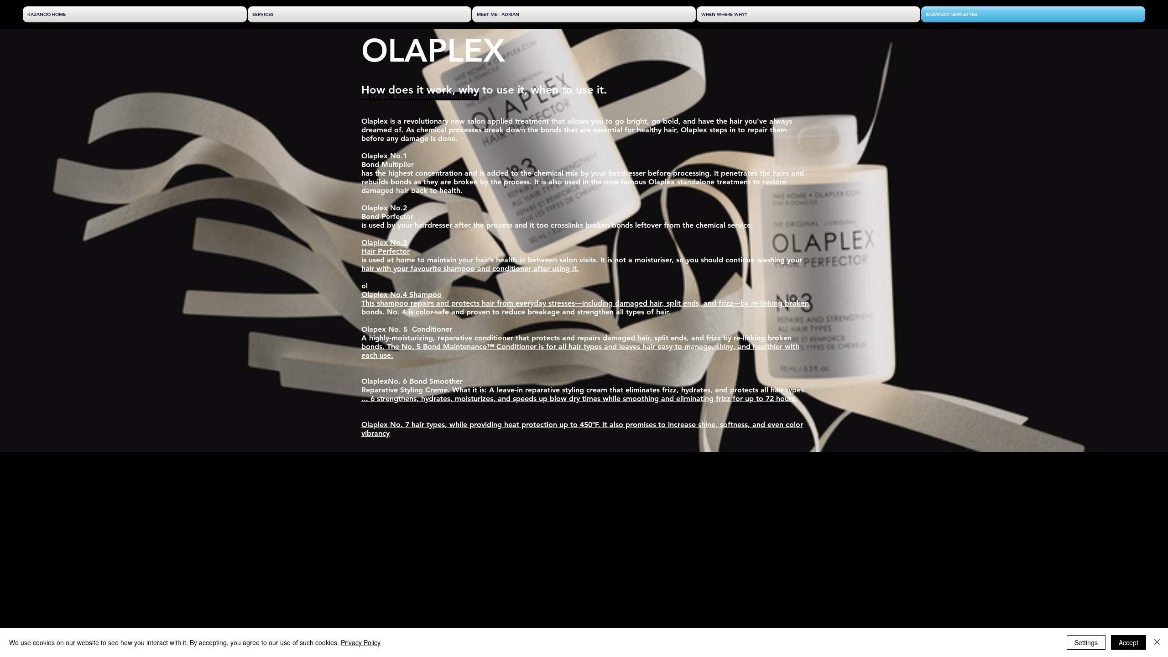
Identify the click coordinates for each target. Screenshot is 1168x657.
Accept (1128, 642)
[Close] (1157, 642)
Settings (1086, 642)
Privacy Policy (361, 642)
